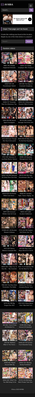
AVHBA (8, 4)
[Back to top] (29, 391)
